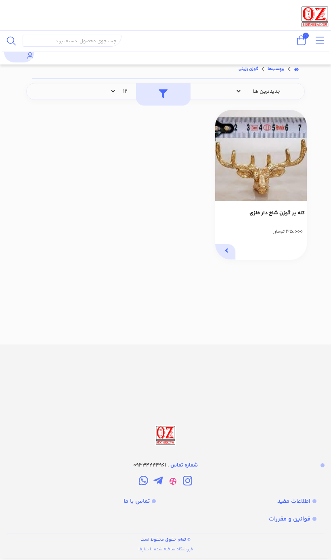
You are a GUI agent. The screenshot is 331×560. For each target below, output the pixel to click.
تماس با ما (137, 501)
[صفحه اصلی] (296, 69)
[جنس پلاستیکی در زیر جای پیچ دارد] (261, 155)
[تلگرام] (158, 482)
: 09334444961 (165, 465)
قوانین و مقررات (289, 519)
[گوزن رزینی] (165, 396)
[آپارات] (173, 482)
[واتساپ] (143, 482)
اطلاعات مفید (293, 501)
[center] (11, 41)
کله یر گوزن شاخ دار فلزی (277, 213)
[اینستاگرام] (187, 482)
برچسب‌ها (276, 69)
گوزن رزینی (248, 69)
